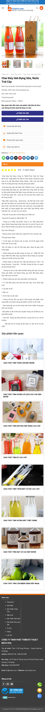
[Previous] (5, 37)
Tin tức (9, 628)
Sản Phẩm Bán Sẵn (13, 619)
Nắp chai (10, 615)
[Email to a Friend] (16, 158)
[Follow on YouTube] (12, 684)
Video (9, 632)
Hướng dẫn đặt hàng (13, 126)
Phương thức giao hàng (14, 140)
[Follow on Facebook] (4, 684)
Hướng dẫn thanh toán (14, 133)
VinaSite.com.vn (36, 709)
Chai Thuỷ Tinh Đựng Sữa (31, 74)
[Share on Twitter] (12, 158)
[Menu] (3, 8)
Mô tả (5, 164)
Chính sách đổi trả (12, 147)
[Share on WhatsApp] (4, 158)
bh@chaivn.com (11, 670)
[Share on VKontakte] (24, 158)
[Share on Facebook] (8, 158)
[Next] (40, 37)
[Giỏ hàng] (41, 8)
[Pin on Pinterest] (20, 158)
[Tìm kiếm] (37, 8)
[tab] (22, 164)
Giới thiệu (10, 605)
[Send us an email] (8, 684)
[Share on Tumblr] (32, 158)
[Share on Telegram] (36, 158)
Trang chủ (5, 74)
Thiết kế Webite (21, 709)
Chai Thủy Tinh (16, 74)
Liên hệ (9, 635)
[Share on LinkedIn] (28, 158)
